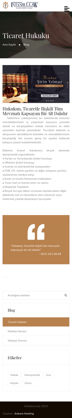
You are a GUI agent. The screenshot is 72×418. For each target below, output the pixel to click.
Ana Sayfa (9, 44)
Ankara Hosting (24, 413)
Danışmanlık (32, 375)
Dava (28, 383)
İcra (48, 375)
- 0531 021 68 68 (50, 254)
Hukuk (14, 375)
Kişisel (14, 383)
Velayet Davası (17, 340)
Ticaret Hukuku (17, 322)
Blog (26, 44)
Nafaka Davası (17, 331)
